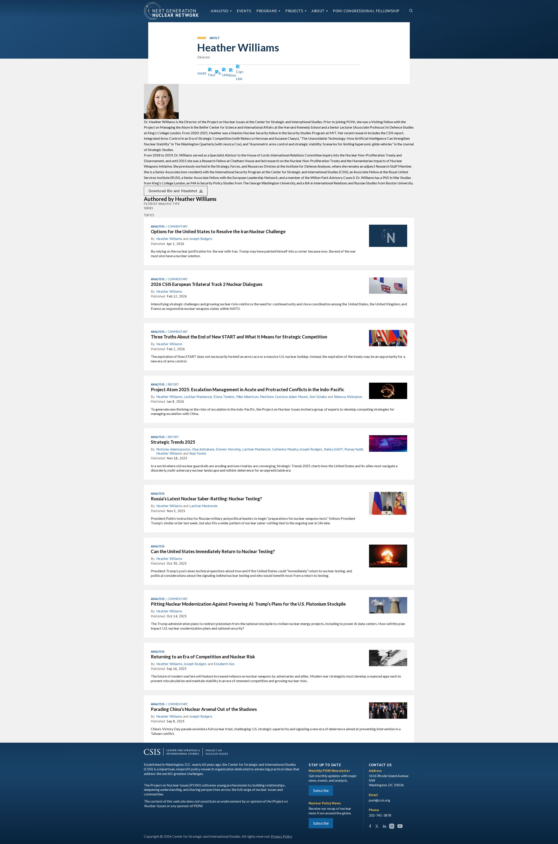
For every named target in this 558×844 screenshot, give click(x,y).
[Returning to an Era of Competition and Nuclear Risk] (388, 660)
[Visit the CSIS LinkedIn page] (384, 826)
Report (173, 384)
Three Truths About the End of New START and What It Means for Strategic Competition (239, 336)
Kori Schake (318, 396)
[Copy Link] (239, 73)
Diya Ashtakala (203, 449)
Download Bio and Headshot (172, 190)
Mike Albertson (247, 396)
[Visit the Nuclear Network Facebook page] (370, 826)
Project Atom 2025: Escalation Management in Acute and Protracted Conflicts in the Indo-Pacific (247, 389)
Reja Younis (197, 453)
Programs (266, 11)
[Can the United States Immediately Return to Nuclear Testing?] (388, 559)
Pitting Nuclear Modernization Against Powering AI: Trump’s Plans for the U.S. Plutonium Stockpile (248, 603)
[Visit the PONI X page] (377, 826)
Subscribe (321, 790)
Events (244, 11)
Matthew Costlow (273, 396)
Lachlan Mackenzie (198, 396)
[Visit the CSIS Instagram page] (392, 826)
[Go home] (171, 11)
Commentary (178, 226)
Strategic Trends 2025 (173, 442)
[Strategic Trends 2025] (388, 446)
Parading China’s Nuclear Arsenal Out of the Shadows (204, 709)
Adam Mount (298, 396)
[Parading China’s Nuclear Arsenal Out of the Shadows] (388, 713)
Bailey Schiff (333, 449)
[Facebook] (211, 73)
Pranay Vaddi (353, 449)
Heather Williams (169, 238)
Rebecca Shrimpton (348, 396)
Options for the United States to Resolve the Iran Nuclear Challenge (218, 231)
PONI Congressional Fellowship (366, 11)
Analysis (219, 11)
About (318, 11)
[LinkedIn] (225, 73)
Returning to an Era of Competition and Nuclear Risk (203, 656)
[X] (218, 73)
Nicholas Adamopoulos (173, 449)
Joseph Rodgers (200, 238)
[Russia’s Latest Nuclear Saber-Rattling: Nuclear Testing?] (388, 506)
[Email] (232, 73)
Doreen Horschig (228, 449)
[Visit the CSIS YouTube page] (400, 826)
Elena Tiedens (224, 396)
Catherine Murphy (285, 449)
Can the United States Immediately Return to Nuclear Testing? (213, 551)
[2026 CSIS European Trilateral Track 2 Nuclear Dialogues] (388, 288)
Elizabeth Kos (224, 664)
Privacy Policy (281, 836)
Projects (294, 11)
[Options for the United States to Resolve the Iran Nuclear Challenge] (388, 238)
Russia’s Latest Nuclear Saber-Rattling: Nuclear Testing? (206, 498)
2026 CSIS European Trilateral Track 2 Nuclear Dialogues (206, 284)
